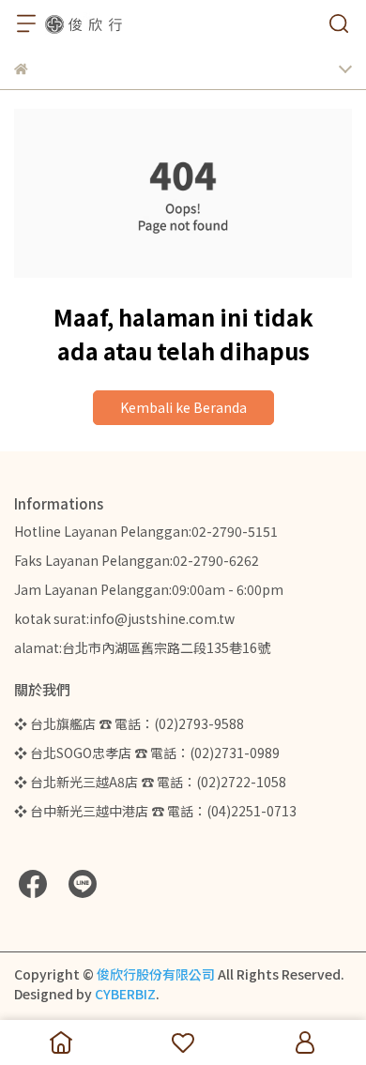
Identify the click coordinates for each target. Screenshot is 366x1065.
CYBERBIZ (125, 993)
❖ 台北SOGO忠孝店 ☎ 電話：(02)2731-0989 (147, 752)
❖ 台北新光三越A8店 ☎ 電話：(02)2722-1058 (150, 781)
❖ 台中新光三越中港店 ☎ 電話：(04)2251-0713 (155, 810)
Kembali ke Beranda (183, 407)
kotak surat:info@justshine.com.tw (124, 618)
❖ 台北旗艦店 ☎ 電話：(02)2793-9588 (129, 723)
